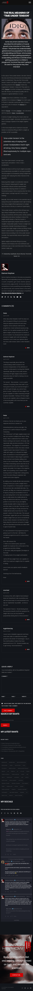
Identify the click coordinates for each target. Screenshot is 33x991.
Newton (22, 104)
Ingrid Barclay (8, 629)
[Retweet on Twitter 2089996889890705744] (8, 854)
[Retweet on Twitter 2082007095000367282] (8, 916)
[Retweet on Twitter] (9, 859)
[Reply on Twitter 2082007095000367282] (6, 916)
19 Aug (28, 819)
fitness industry (15, 774)
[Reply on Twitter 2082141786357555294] (6, 892)
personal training (16, 783)
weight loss (4, 795)
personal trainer (5, 783)
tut (18, 256)
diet (8, 771)
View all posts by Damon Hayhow (11, 293)
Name (3, 696)
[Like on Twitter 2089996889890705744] (11, 854)
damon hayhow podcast (23, 768)
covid (24, 765)
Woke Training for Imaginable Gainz (11, 743)
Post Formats (25, 783)
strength (13, 789)
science (21, 786)
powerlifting (9, 786)
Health (3, 777)
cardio (11, 765)
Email (13, 696)
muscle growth (12, 780)
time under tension (13, 792)
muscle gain (4, 780)
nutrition (21, 780)
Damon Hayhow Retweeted (16, 859)
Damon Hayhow (9, 819)
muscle (19, 254)
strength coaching (22, 789)
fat (17, 771)
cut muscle (4, 768)
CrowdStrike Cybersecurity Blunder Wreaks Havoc (14, 747)
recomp (23, 254)
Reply (28, 347)
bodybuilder (4, 762)
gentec (22, 774)
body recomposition (21, 762)
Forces (8, 111)
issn (22, 777)
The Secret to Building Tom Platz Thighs (11, 745)
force (19, 100)
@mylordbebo (16, 861)
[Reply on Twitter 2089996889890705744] (6, 854)
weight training (18, 795)
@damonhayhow (20, 819)
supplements (4, 792)
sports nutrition (5, 789)
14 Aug (23, 861)
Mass (13, 113)
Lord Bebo (8, 861)
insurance (16, 777)
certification (18, 765)
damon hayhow (12, 768)
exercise (13, 771)
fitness (27, 771)
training (22, 792)
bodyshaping (4, 765)
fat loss (22, 771)
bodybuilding (7, 254)
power (3, 786)
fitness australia (6, 774)
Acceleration (20, 113)
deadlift (3, 771)
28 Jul (28, 880)
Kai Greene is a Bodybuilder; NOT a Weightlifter (13, 751)
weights (11, 795)
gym (27, 774)
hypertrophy (14, 254)
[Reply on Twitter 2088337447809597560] (6, 875)
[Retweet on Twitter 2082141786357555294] (8, 892)
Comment (5, 676)
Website (24, 696)
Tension (18, 85)
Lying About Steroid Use (7, 749)
